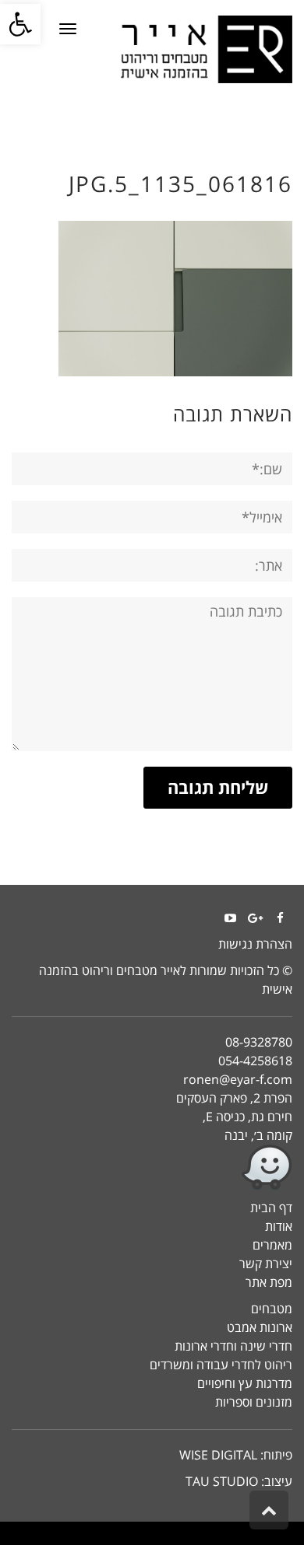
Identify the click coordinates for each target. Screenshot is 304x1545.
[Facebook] (280, 918)
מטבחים (271, 1308)
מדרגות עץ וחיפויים (244, 1383)
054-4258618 (255, 1060)
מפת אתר (269, 1282)
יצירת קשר (265, 1263)
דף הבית (271, 1207)
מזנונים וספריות (253, 1401)
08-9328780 (258, 1041)
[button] (20, 24)
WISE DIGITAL (218, 1454)
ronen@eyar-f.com (237, 1079)
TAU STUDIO (222, 1481)
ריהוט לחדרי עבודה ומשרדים (221, 1364)
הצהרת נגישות (255, 944)
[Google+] (255, 918)
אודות (278, 1226)
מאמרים (272, 1244)
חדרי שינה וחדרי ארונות (233, 1345)
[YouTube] (230, 918)
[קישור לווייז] (152, 1167)
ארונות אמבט (259, 1327)
